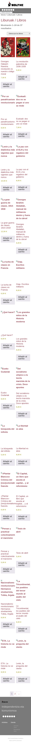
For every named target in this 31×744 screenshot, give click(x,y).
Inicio (3, 15)
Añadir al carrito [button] (7, 85)
